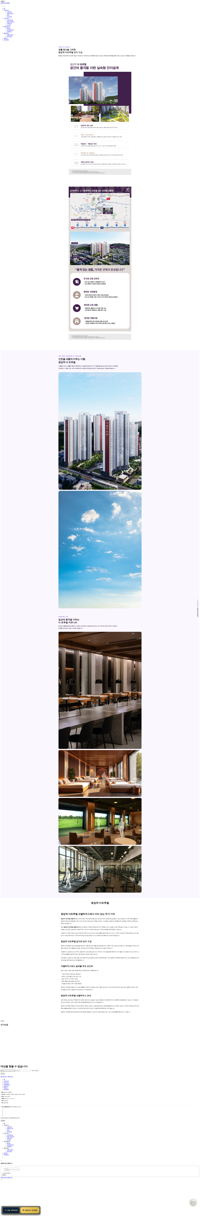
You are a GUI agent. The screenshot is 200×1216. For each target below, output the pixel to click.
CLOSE (3, 1120)
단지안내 (6, 18)
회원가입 (10, 1076)
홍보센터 (6, 33)
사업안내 (6, 10)
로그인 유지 (35, 1070)
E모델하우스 (10, 30)
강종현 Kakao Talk (17, 1106)
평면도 (9, 28)
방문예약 (6, 39)
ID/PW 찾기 (4, 1076)
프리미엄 (9, 16)
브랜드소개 (10, 13)
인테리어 (9, 31)
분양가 (6, 38)
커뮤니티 (9, 23)
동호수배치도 (10, 21)
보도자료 (9, 36)
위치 (8, 15)
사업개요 (9, 12)
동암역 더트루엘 (100, 902)
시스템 (9, 25)
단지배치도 (10, 20)
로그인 (2, 1073)
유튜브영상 (10, 35)
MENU (2, 1)
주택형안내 (7, 26)
